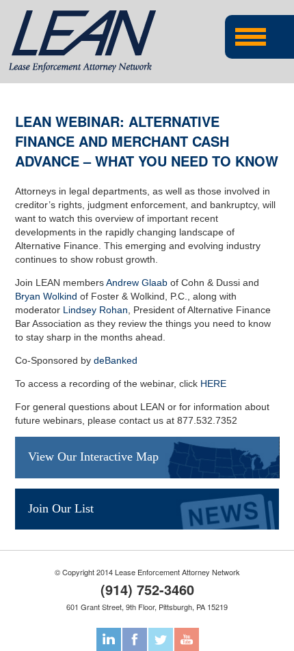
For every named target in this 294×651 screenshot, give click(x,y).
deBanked (115, 360)
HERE (213, 383)
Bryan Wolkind (46, 296)
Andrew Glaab (137, 282)
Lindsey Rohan (95, 309)
